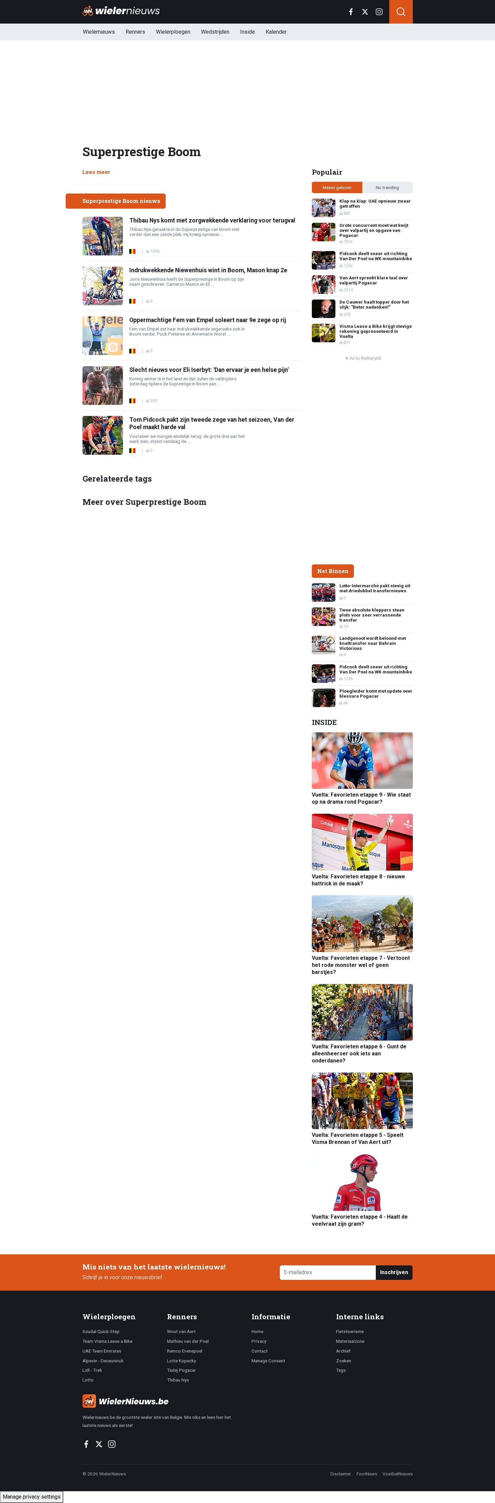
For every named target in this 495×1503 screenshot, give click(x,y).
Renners (135, 32)
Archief (343, 1351)
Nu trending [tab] (387, 187)
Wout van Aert (181, 1331)
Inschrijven (394, 1272)
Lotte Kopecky (181, 1360)
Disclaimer (340, 1473)
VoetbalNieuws (398, 1473)
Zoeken (343, 1360)
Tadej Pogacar (181, 1370)
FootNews (367, 1473)
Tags (341, 1370)
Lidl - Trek (92, 1370)
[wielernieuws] (163, 1401)
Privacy (259, 1341)
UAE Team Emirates (101, 1351)
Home (257, 1331)
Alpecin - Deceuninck (103, 1360)
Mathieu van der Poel (188, 1341)
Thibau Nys (178, 1380)
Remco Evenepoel (184, 1351)
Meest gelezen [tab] (337, 187)
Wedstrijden (215, 32)
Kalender (276, 32)
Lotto (88, 1380)
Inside (247, 32)
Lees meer (96, 172)
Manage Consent (268, 1360)
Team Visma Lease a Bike (107, 1341)
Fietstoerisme (350, 1331)
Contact (260, 1351)
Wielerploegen (173, 32)
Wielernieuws (99, 32)
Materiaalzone (350, 1341)
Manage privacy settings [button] (32, 1497)
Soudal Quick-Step (101, 1331)
